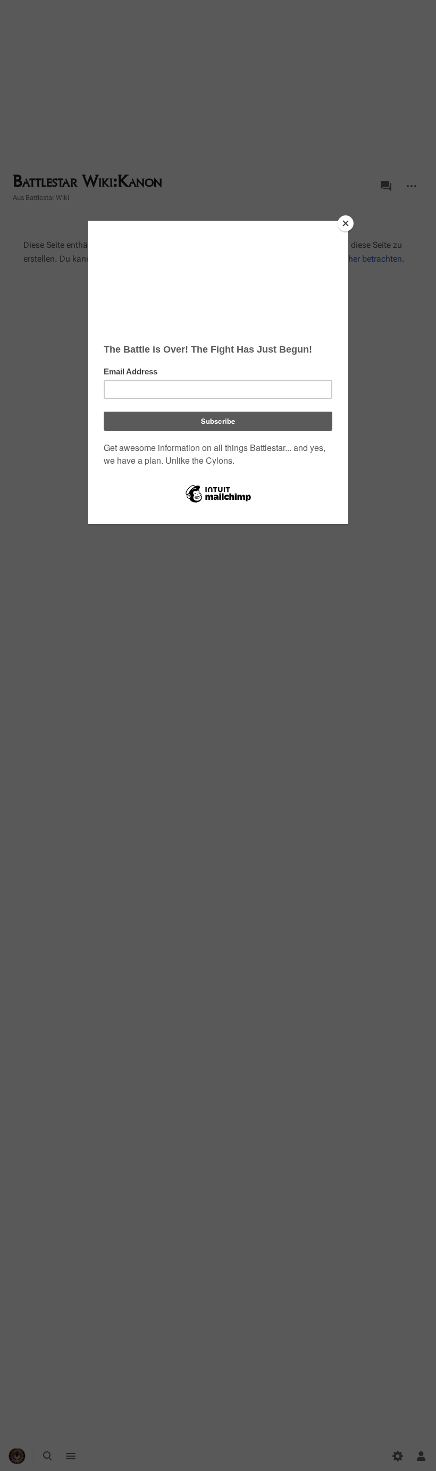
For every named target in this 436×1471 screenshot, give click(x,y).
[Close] (346, 223)
